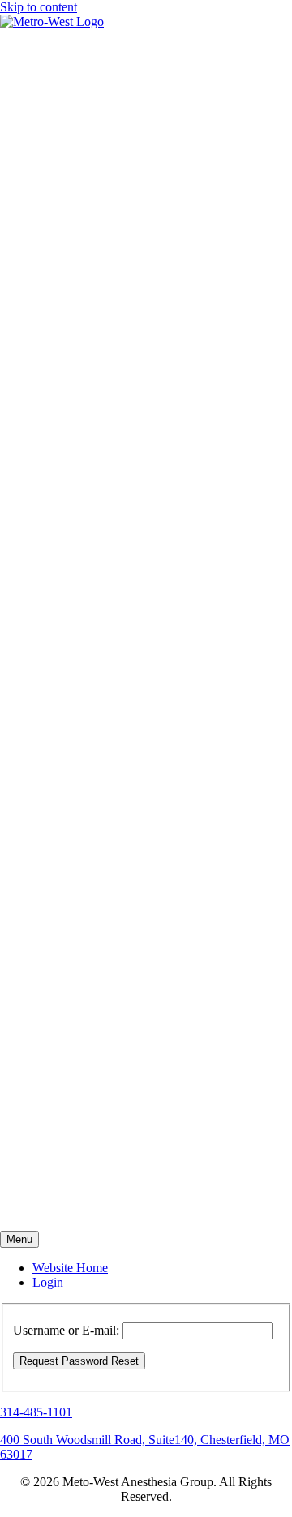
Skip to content (38, 7)
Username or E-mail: (66, 1330)
